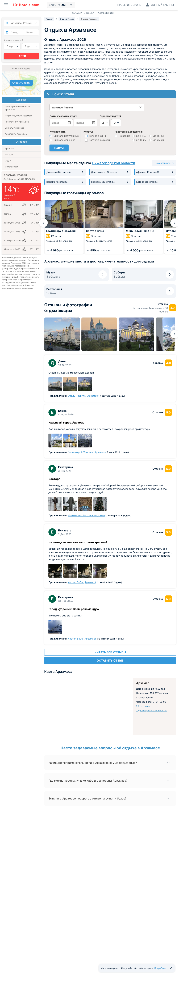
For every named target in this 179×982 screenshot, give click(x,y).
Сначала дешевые (64, 139)
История (9, 154)
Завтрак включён (99, 139)
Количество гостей (13, 40)
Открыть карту (21, 82)
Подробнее (160, 968)
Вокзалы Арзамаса (14, 127)
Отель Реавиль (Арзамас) (83, 395)
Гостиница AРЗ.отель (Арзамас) (87, 452)
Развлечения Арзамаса (17, 121)
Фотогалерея (11, 166)
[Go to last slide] (43, 222)
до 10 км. (141, 139)
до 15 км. (158, 135)
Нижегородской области (113, 163)
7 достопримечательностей (151, 710)
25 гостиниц (143, 706)
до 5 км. (140, 135)
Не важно (124, 135)
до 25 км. (159, 139)
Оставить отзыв (110, 660)
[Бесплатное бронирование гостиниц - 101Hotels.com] (26, 5)
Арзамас (9, 148)
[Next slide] (174, 222)
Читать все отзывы (110, 652)
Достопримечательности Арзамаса (17, 108)
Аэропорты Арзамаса (16, 134)
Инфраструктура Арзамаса (18, 115)
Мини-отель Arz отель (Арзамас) (87, 515)
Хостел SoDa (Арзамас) (82, 582)
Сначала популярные (66, 135)
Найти (59, 148)
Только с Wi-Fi (97, 135)
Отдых (8, 160)
